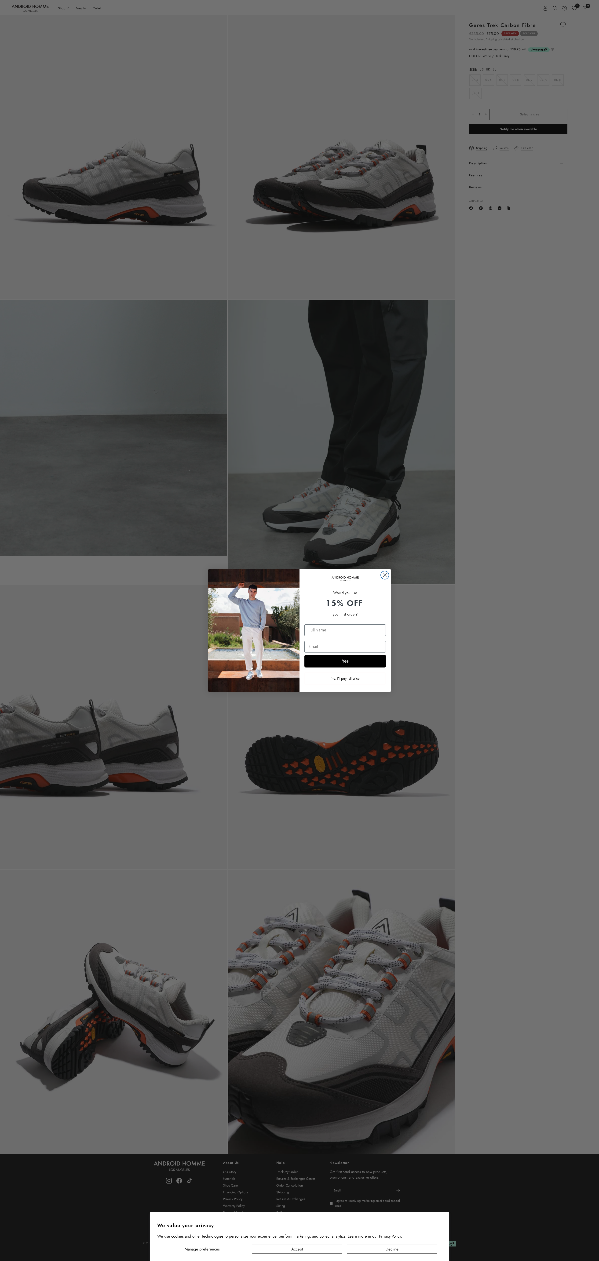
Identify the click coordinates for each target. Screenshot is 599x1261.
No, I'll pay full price (345, 678)
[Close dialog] (385, 575)
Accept (297, 1249)
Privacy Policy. (390, 1236)
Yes (345, 661)
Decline (392, 1249)
